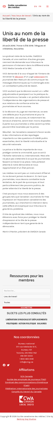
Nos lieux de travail (21, 15)
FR (40, 6)
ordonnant (39, 76)
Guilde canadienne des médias (17, 6)
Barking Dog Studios (26, 419)
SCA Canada (26, 376)
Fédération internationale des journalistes (26, 388)
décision (19, 76)
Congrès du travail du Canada (27, 391)
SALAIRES (42, 323)
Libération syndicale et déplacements (26, 319)
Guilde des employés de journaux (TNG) (26, 379)
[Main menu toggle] (48, 6)
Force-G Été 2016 (25, 45)
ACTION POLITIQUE (27, 323)
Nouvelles (19, 48)
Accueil (6, 15)
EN (35, 6)
